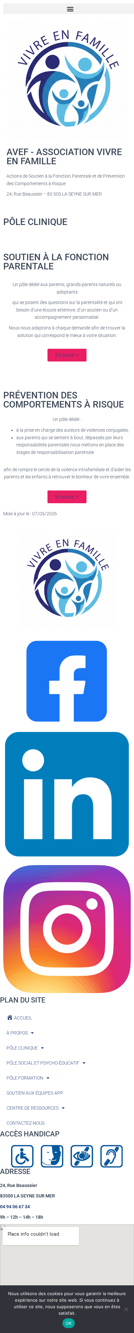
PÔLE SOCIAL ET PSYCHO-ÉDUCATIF (43, 1063)
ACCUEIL (23, 1017)
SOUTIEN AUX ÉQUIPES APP (35, 1093)
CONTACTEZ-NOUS (26, 1123)
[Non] (126, 1309)
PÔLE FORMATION (25, 1078)
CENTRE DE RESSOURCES (33, 1108)
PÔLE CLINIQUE (22, 1048)
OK (69, 1323)
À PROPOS (17, 1033)
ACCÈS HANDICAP (30, 1134)
